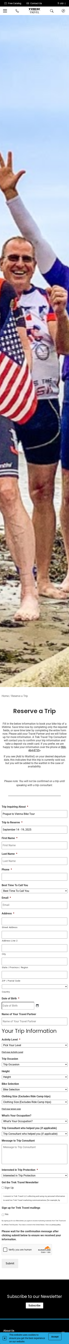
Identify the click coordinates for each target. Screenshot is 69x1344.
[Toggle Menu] (5, 11)
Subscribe (34, 1305)
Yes (6, 1214)
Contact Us (36, 3)
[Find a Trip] (63, 11)
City (4, 954)
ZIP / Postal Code (11, 981)
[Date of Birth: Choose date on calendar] (37, 1005)
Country (6, 992)
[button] (5, 1338)
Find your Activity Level (12, 1052)
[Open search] (51, 11)
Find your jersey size (11, 1109)
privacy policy (56, 1225)
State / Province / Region (15, 967)
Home (5, 696)
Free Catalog (14, 3)
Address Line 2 (9, 940)
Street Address (9, 927)
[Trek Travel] (34, 10)
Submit (10, 1263)
